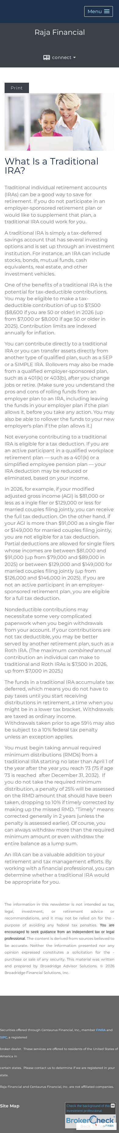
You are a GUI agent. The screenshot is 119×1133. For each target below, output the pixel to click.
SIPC (3, 1037)
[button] (98, 11)
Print (17, 88)
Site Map (10, 1106)
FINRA (101, 1030)
